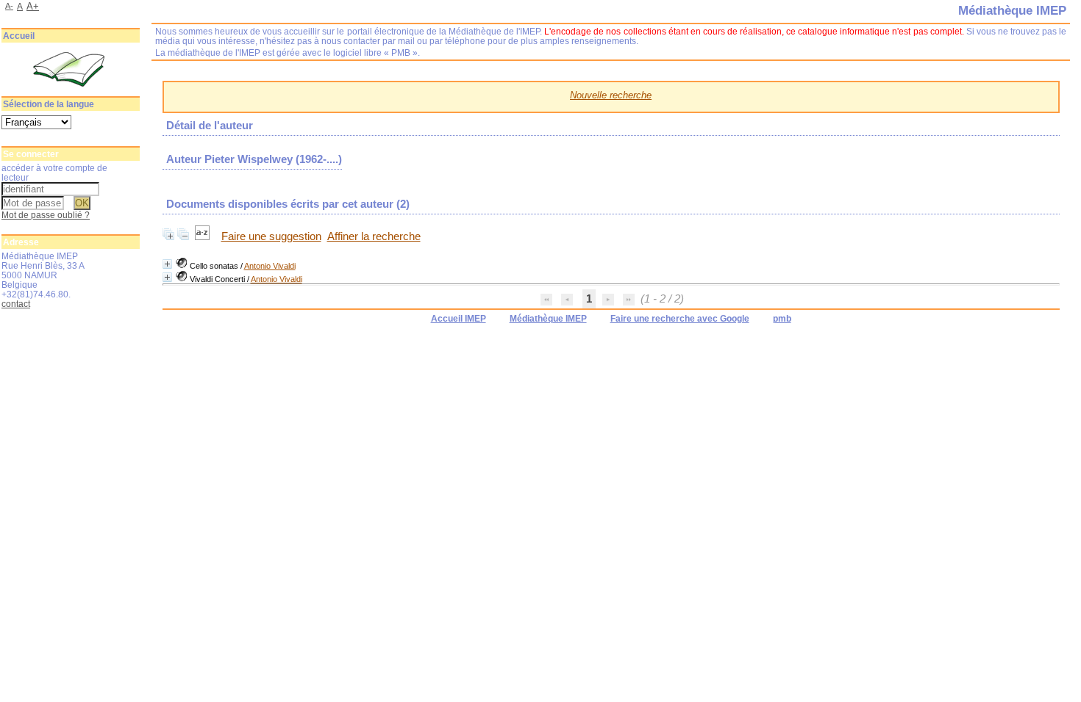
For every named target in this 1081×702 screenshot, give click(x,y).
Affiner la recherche (374, 236)
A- (9, 5)
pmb (782, 319)
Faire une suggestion (271, 236)
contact (15, 303)
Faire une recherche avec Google (679, 319)
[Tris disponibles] (204, 236)
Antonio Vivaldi (270, 265)
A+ (32, 6)
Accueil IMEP (458, 319)
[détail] (167, 264)
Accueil (19, 36)
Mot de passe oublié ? (45, 215)
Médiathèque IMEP (548, 319)
